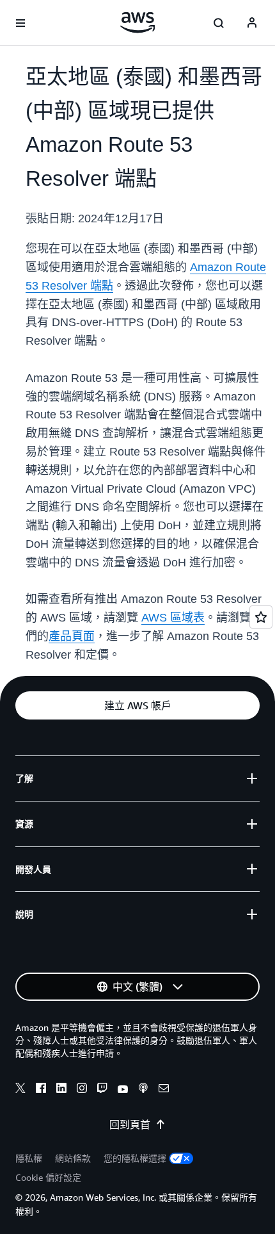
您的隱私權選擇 (135, 1158)
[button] (137, 705)
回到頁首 (129, 1124)
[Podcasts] (143, 1090)
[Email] (164, 1090)
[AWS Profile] (252, 23)
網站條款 (73, 1158)
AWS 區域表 (173, 617)
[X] (20, 1090)
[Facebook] (41, 1090)
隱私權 (28, 1158)
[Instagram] (82, 1090)
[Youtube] (123, 1090)
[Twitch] (102, 1090)
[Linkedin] (61, 1090)
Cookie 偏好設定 (48, 1177)
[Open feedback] (260, 617)
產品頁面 (72, 636)
